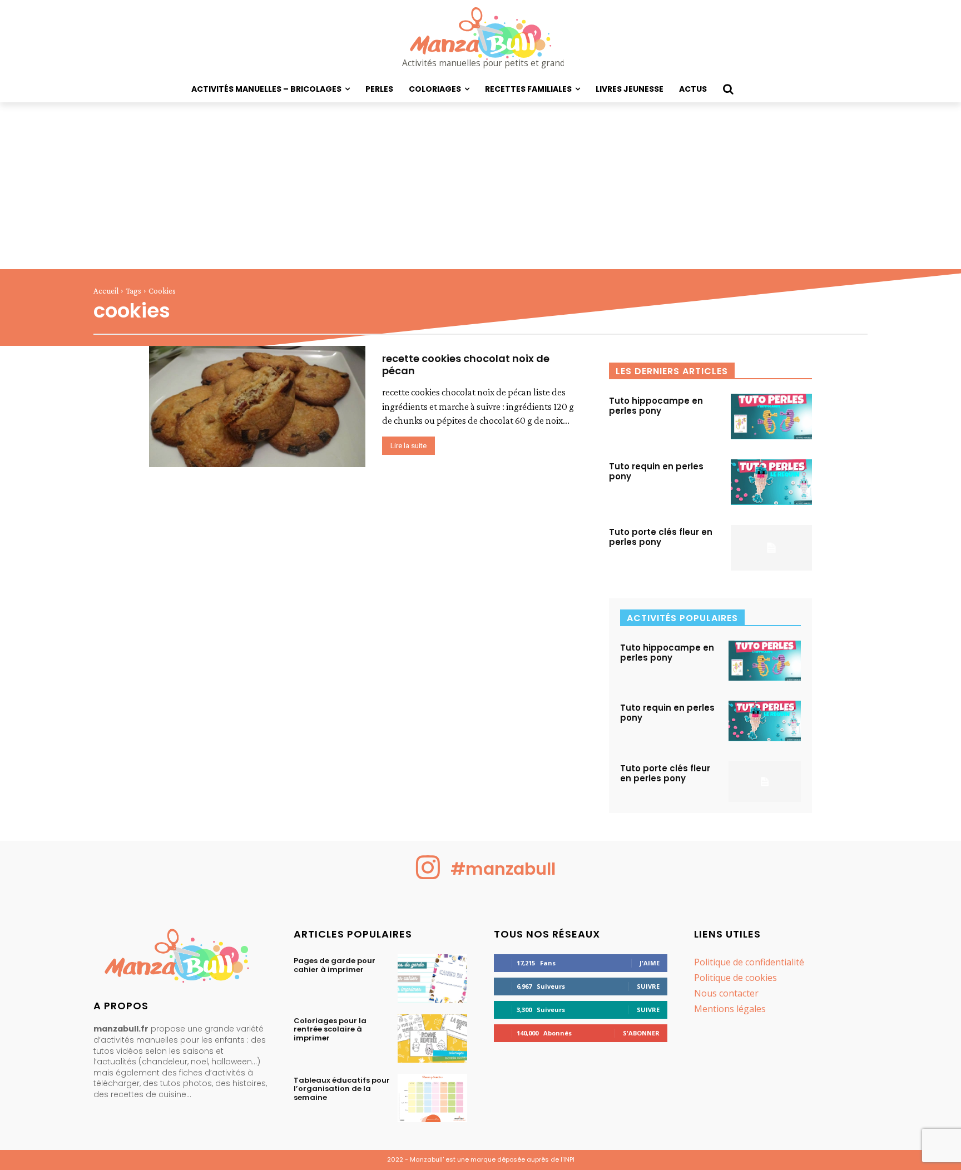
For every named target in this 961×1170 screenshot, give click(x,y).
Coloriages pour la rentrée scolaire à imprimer (330, 1029)
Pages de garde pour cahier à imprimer (334, 965)
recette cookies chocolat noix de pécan (465, 364)
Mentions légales (730, 1009)
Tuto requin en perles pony (656, 471)
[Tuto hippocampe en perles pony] (771, 416)
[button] (728, 89)
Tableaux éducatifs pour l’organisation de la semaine (342, 1089)
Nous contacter (726, 993)
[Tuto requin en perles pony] (771, 482)
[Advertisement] (480, 186)
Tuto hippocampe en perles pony (656, 406)
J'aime (650, 963)
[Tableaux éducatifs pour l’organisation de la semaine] (432, 1098)
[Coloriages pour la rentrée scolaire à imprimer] (432, 1038)
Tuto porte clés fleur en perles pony (660, 537)
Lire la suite (408, 446)
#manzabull (503, 869)
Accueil (105, 290)
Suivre (648, 986)
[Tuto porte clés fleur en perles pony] (771, 548)
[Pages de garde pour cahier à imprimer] (432, 978)
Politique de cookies (735, 977)
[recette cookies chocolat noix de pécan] (257, 406)
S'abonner (641, 1033)
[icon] (428, 876)
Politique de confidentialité (749, 962)
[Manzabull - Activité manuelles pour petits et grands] (180, 958)
